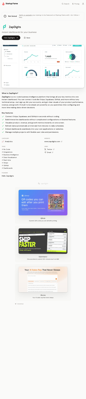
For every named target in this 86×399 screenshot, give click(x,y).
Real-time (6, 160)
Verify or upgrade (25, 15)
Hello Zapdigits (8, 176)
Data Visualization (9, 157)
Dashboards (7, 168)
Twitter (49, 149)
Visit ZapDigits (9, 38)
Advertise (20, 304)
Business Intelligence (10, 155)
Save (28, 38)
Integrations (7, 152)
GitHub (5, 165)
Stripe (5, 163)
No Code (6, 149)
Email (49, 152)
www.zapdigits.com (52, 141)
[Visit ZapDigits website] (43, 66)
